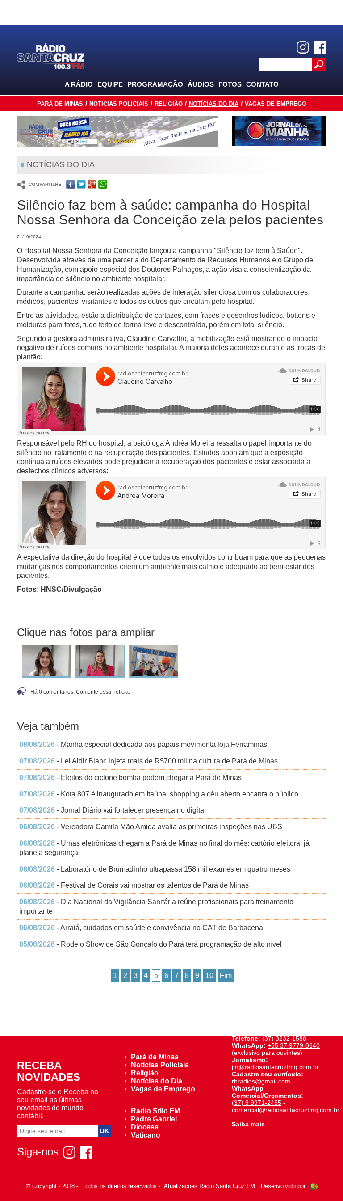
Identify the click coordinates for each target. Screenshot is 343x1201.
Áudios (201, 84)
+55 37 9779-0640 (294, 1045)
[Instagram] (303, 47)
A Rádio (79, 84)
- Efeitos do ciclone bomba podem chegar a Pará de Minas (130, 777)
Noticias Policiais (118, 104)
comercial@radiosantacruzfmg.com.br (285, 1109)
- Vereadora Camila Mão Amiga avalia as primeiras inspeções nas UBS (150, 826)
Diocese (145, 1127)
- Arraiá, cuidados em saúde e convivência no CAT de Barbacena (141, 927)
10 (209, 975)
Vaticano (145, 1135)
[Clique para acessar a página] (117, 131)
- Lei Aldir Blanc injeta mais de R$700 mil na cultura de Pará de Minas (148, 761)
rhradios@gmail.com (261, 1081)
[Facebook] (320, 47)
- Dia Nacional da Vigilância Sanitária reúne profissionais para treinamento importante (156, 906)
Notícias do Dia (213, 104)
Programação (155, 84)
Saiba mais (248, 1124)
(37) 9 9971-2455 (256, 1102)
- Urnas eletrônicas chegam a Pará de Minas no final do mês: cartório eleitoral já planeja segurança (164, 847)
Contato (262, 84)
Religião (169, 104)
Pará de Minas (60, 104)
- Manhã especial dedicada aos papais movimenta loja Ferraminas (143, 744)
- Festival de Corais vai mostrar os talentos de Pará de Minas (134, 885)
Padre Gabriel (154, 1119)
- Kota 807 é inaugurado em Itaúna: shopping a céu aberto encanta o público (158, 794)
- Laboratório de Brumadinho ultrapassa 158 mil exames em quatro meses (154, 869)
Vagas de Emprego (275, 104)
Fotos (230, 84)
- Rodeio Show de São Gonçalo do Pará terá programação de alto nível (150, 944)
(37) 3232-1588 (284, 1038)
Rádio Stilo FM (155, 1111)
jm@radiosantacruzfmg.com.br (275, 1066)
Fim (226, 975)
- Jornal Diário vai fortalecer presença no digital (112, 810)
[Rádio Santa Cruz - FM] (50, 55)
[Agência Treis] (314, 1186)
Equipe (110, 84)
